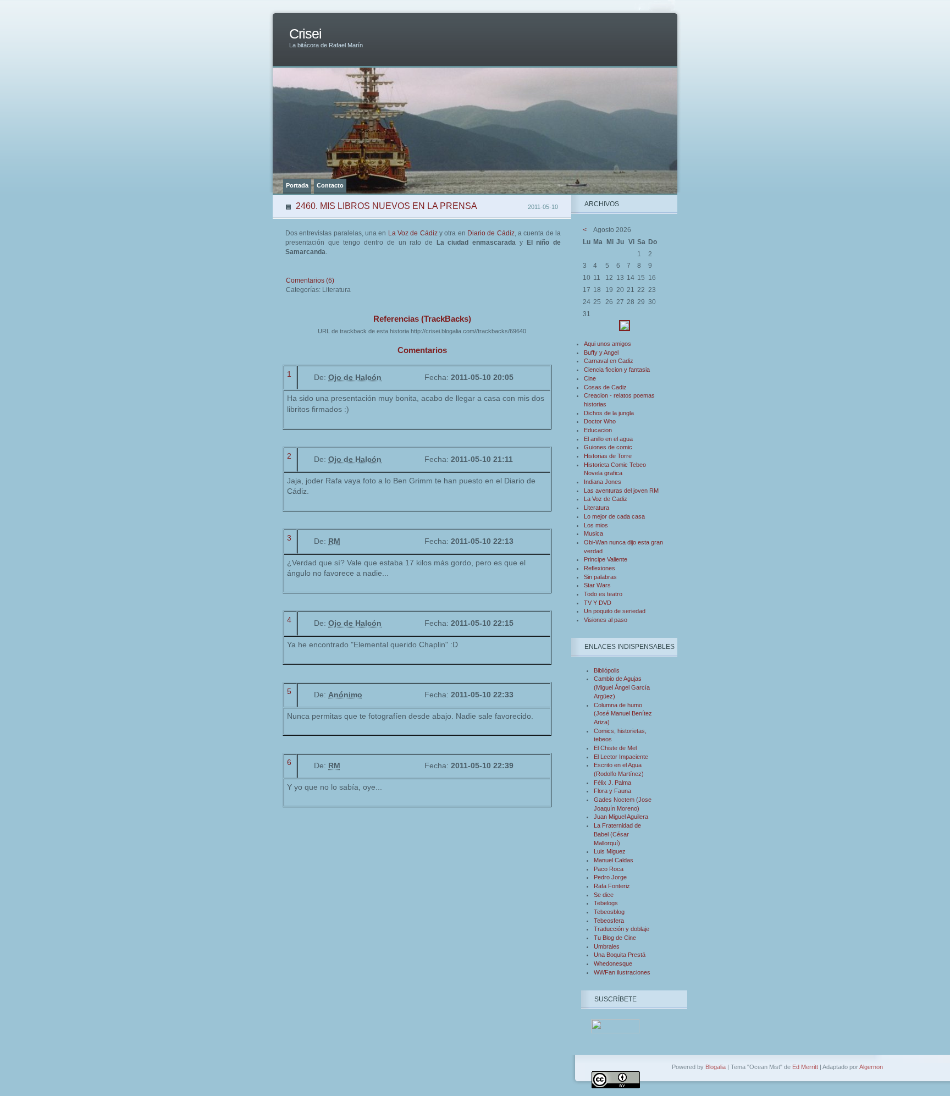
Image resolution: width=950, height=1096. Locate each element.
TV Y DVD (597, 602)
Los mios (596, 525)
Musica (593, 533)
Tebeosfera (609, 920)
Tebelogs (606, 903)
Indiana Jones (602, 481)
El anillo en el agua (608, 439)
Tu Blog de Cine (615, 937)
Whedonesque (613, 963)
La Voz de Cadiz (605, 498)
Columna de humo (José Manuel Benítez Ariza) (623, 713)
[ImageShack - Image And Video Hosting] (624, 329)
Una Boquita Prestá (619, 954)
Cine (590, 378)
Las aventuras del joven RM (621, 490)
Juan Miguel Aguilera (621, 816)
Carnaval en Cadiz (608, 360)
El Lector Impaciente (621, 756)
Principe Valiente (605, 559)
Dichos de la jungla (609, 413)
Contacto (330, 185)
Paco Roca (608, 869)
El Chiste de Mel (615, 748)
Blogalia (715, 1067)
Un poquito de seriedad (614, 611)
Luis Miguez (610, 851)
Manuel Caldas (613, 860)
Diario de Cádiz (491, 233)
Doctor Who (600, 421)
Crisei (305, 33)
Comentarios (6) (310, 280)
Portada (297, 185)
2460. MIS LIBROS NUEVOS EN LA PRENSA (386, 206)
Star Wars (597, 585)
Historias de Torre (608, 456)
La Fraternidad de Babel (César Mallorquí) (617, 834)
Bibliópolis (607, 670)
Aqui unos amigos (607, 343)
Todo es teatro (603, 594)
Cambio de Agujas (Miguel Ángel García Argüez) (622, 687)
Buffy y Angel (601, 352)
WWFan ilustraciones (622, 972)
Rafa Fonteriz (612, 886)
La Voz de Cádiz (413, 233)
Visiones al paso (605, 619)
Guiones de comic (608, 447)
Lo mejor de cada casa (614, 516)
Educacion (598, 430)
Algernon (871, 1067)
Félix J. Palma (612, 782)
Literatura (596, 507)
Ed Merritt (805, 1067)
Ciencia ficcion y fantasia (617, 369)
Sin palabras (600, 577)
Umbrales (607, 946)
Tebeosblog (609, 911)
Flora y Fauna (612, 790)
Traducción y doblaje (621, 929)
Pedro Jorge (610, 877)
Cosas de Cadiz (605, 387)
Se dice (604, 894)
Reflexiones (599, 568)
